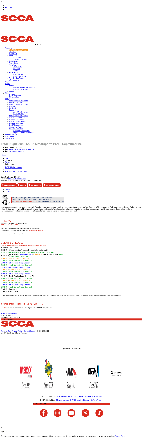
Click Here (4, 308)
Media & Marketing (16, 129)
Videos (11, 86)
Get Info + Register (52, 185)
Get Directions (35, 185)
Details (7, 190)
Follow (4, 155)
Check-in (22, 185)
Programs (8, 48)
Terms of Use (6, 331)
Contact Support (30, 331)
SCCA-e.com (97, 396)
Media (7, 84)
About (7, 99)
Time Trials (13, 65)
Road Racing (14, 72)
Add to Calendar (9, 185)
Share (6, 175)
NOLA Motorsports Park (17, 179)
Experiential (11, 149)
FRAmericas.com (62, 400)
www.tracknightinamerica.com (27, 201)
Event (7, 158)
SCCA (7, 162)
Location (8, 191)
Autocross (13, 55)
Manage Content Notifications (16, 171)
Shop (7, 93)
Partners (12, 110)
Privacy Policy (17, 331)
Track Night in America (25, 149)
